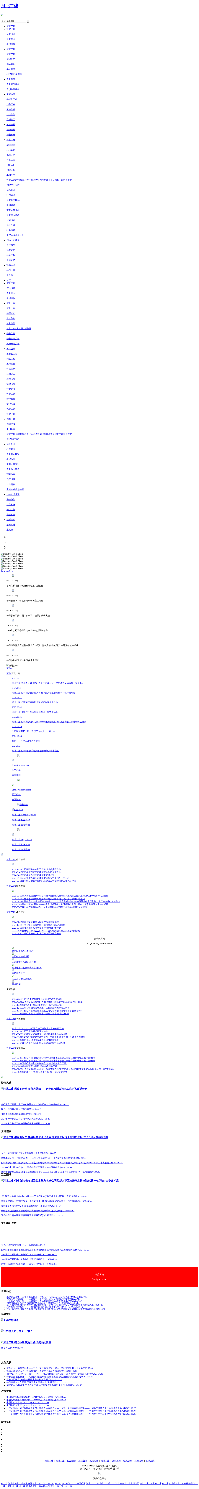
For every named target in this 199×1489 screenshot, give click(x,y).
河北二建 (9, 5)
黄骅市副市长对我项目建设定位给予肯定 (36, 928)
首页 (8, 280)
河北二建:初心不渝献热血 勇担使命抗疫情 (27, 1342)
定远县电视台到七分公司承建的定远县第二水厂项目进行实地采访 (48, 898)
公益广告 (10, 255)
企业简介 (10, 39)
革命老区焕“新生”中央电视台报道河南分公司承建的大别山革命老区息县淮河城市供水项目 (60, 904)
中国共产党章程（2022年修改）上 (27, 1405)
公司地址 (10, 270)
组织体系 (10, 205)
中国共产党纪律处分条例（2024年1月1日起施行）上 (36, 1399)
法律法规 (10, 129)
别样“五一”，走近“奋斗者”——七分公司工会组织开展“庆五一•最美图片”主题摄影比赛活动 (54, 1374)
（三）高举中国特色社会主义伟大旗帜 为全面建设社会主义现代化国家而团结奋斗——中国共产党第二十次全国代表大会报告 (71, 1408)
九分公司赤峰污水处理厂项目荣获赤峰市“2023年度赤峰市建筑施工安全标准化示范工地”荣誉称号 (63, 1069)
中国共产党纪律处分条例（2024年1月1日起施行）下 (36, 1397)
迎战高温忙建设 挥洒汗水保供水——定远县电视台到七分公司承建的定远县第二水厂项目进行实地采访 (66, 901)
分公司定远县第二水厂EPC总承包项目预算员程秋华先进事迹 (35, 1104)
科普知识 (10, 250)
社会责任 (10, 230)
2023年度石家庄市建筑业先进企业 (33, 875)
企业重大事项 (12, 215)
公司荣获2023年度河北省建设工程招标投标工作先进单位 (44, 881)
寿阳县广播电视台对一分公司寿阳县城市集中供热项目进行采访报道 (49, 907)
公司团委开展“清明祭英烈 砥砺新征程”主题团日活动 (31, 1206)
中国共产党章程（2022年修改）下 (27, 1402)
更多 (8, 673)
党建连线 (10, 170)
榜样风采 (10, 145)
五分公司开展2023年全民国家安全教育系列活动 (34, 1379)
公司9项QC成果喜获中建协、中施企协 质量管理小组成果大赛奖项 (48, 1037)
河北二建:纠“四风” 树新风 (18, 328)
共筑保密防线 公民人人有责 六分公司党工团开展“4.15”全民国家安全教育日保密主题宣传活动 (55, 1309)
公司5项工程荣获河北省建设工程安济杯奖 (37, 999)
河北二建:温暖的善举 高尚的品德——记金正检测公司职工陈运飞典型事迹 (45, 1088)
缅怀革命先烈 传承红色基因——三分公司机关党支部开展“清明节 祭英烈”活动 (43, 1158)
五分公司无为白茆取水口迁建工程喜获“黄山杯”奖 (40, 1013)
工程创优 (10, 109)
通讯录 (9, 275)
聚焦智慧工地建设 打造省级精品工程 (34, 1066)
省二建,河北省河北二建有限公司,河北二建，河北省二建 (27, 1483)
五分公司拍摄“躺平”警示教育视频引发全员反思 (28, 1153)
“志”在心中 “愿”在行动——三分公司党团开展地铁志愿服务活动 (36, 1167)
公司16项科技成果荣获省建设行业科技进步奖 (38, 1043)
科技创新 (10, 114)
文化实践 (10, 150)
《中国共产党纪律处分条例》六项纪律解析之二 (29, 1254)
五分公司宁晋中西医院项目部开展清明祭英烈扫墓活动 (32, 1215)
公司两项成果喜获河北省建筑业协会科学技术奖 (39, 1034)
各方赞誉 (10, 69)
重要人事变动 (12, 210)
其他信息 (139, 1461)
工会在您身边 (11, 1320)
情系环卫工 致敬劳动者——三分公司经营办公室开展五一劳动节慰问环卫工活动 (49, 1368)
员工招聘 (10, 225)
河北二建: (11, 859)
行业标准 (10, 134)
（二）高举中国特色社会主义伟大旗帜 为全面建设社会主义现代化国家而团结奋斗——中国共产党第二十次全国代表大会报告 (71, 1411)
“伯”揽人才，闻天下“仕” (17, 1331)
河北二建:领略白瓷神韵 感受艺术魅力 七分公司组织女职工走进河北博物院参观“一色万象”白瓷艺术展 (61, 1180)
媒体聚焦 (10, 64)
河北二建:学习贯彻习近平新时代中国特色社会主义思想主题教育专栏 (39, 180)
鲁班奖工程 (11, 99)
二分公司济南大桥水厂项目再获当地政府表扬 (38, 925)
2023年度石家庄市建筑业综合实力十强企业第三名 (41, 878)
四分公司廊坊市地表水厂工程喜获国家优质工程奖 (41, 1008)
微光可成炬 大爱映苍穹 (12, 1348)
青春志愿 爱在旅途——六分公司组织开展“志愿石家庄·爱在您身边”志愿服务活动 (49, 1377)
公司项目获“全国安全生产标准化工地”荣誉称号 (39, 1072)
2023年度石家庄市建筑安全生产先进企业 (36, 872)
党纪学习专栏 (12, 185)
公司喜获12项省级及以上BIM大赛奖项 (35, 1040)
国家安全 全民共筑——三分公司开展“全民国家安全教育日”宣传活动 (43, 1299)
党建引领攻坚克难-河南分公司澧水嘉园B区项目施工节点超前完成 (42, 1303)
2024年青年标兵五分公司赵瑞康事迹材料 (25, 1123)
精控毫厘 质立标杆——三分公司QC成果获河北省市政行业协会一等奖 (44, 1307)
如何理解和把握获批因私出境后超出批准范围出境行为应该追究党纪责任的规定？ (45, 1250)
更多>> (9, 668)
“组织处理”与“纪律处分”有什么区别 (23, 1245)
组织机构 (10, 44)
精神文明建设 (12, 240)
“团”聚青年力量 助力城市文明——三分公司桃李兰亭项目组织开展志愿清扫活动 (44, 1196)
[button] (5, 571)
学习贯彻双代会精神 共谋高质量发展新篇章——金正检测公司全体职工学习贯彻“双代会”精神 (50, 1172)
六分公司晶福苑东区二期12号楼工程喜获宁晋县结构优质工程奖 (47, 1002)
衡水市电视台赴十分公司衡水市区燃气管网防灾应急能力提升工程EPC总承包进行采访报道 (60, 896)
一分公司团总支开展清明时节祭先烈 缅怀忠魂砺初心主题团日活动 (37, 1210)
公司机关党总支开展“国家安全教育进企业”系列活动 (36, 1382)
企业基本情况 (12, 200)
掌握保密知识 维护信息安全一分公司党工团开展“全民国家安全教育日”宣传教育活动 (46, 1201)
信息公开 (10, 190)
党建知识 (10, 260)
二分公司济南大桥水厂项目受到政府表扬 (36, 933)
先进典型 (10, 245)
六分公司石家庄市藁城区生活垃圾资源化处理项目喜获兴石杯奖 (47, 1011)
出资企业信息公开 (15, 235)
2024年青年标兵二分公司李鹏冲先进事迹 (25, 1119)
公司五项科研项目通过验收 (30, 1031)
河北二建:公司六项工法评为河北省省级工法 (38, 1028)
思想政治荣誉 (12, 89)
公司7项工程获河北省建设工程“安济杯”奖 (37, 1005)
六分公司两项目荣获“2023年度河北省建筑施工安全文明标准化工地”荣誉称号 (53, 1058)
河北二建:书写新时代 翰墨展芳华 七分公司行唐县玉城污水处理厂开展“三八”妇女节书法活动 (55, 1137)
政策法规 (10, 124)
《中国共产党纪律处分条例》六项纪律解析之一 (29, 1259)
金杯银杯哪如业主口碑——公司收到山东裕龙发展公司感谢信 (46, 931)
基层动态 (10, 59)
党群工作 (10, 165)
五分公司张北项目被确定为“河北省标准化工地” (39, 1063)
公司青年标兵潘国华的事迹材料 (21, 1114)
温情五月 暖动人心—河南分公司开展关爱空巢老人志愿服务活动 (41, 1371)
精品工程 (10, 104)
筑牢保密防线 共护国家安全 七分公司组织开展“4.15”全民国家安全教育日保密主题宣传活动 (54, 1305)
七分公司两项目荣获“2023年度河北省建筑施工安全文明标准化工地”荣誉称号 (53, 1060)
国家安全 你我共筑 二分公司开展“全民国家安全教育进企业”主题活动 (44, 1385)
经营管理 (10, 195)
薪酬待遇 (10, 220)
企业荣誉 (10, 79)
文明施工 (10, 119)
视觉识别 (10, 155)
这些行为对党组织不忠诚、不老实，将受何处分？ (30, 1264)
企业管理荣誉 (12, 84)
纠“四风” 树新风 (14, 74)
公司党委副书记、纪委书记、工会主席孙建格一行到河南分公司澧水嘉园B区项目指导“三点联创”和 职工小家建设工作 (62, 1162)
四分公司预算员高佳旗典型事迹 (21, 1109)
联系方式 (10, 265)
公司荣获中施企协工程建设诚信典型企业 (36, 869)
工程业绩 (10, 94)
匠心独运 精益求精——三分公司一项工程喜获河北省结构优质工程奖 (44, 1301)
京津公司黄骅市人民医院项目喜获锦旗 (35, 922)
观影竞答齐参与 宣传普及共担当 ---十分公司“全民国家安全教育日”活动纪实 (47, 1297)
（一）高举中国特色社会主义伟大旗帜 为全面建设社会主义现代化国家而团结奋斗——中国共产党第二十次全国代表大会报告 (71, 1414)
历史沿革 (10, 34)
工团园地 (10, 175)
